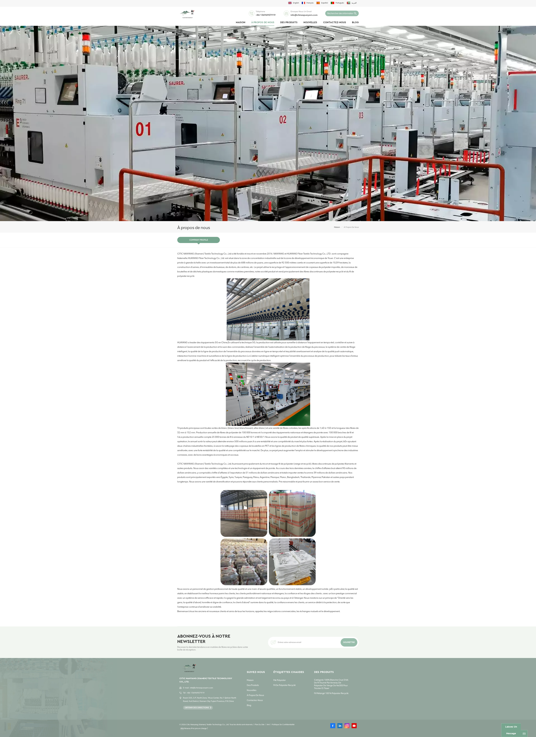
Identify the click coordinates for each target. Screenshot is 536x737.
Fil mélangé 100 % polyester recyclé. (331, 693)
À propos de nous (262, 22)
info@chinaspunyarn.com (304, 15)
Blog (355, 22)
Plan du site (260, 724)
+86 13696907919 (266, 15)
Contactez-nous (334, 22)
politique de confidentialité (283, 724)
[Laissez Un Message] (524, 733)
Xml (268, 724)
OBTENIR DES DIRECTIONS (197, 707)
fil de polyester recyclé (284, 685)
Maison (240, 22)
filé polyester (279, 680)
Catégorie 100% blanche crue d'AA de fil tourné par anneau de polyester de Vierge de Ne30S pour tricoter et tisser (331, 684)
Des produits (288, 22)
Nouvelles (310, 22)
